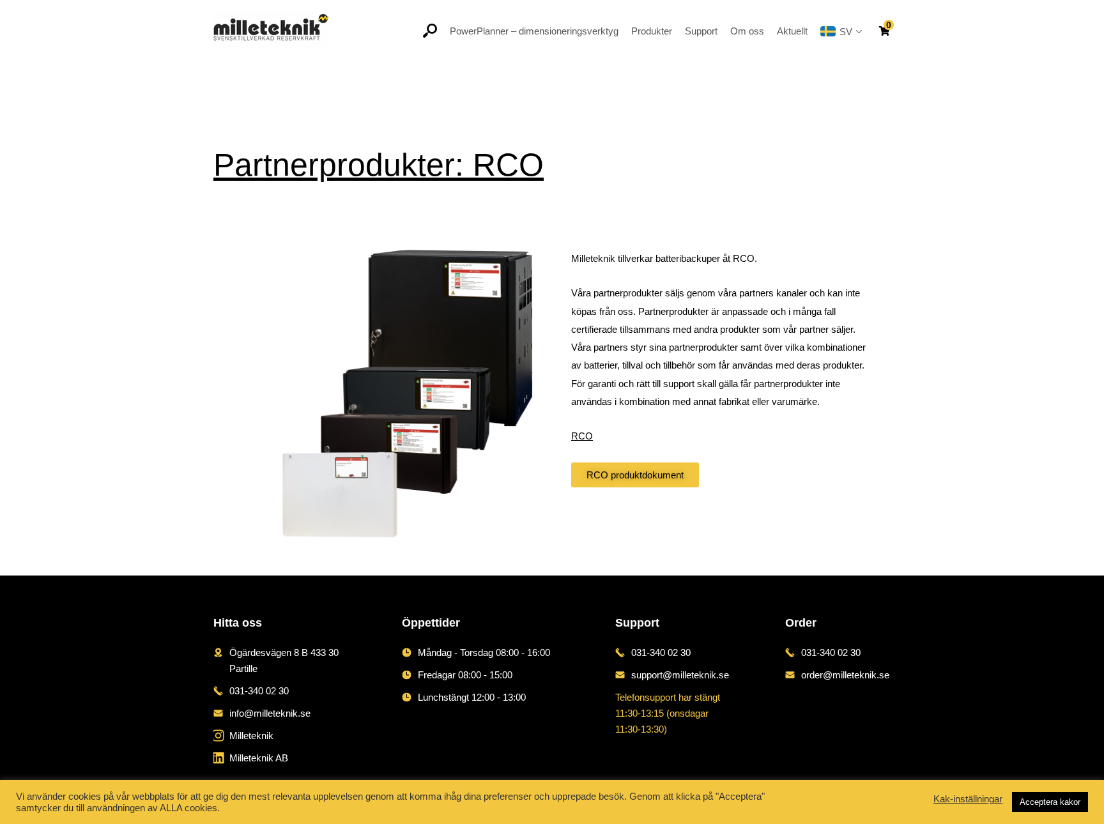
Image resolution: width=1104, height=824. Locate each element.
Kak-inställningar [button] (967, 799)
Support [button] (701, 31)
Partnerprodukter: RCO (378, 165)
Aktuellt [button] (792, 31)
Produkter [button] (651, 31)
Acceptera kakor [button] (1050, 802)
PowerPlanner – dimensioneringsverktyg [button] (534, 31)
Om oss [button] (747, 31)
